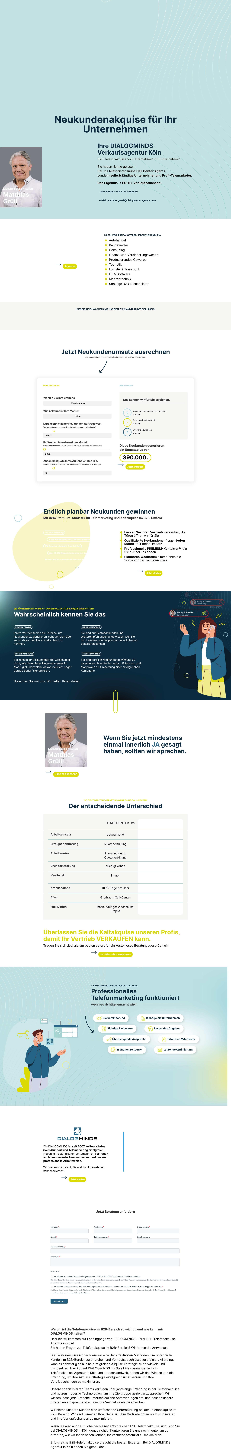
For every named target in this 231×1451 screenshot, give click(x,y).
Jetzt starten (154, 573)
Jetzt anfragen (135, 466)
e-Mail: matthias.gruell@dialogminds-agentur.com (127, 200)
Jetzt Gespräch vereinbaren (115, 954)
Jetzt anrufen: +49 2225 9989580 (118, 191)
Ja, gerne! (69, 266)
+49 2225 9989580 (66, 774)
